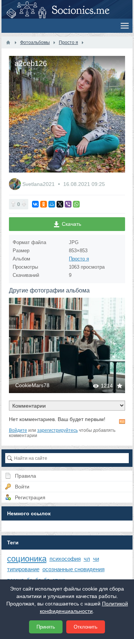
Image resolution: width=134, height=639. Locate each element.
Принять (45, 627)
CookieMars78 (32, 385)
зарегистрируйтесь (57, 430)
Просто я (79, 259)
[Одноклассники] (43, 204)
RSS (122, 421)
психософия (65, 559)
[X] (60, 204)
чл (87, 559)
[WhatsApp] (76, 204)
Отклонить (86, 627)
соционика (27, 558)
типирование (23, 569)
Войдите (18, 430)
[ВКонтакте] (35, 204)
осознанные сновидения (73, 569)
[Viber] (68, 204)
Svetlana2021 (39, 184)
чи (96, 559)
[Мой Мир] (51, 204)
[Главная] (8, 42)
